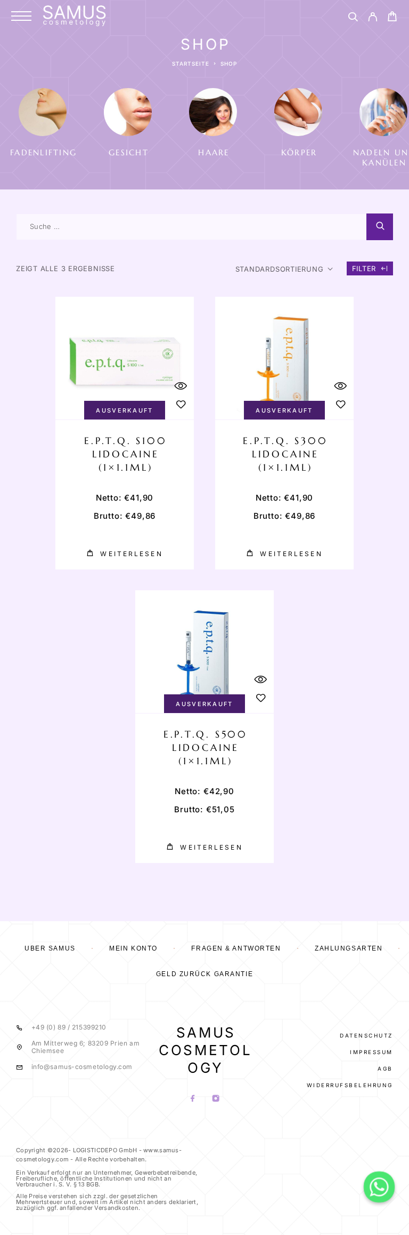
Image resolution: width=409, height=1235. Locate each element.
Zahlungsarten (348, 948)
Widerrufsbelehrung (350, 1085)
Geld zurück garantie (204, 974)
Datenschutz (366, 1035)
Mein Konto (133, 948)
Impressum (371, 1052)
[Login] (372, 18)
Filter (364, 268)
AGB (385, 1068)
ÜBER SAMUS (50, 948)
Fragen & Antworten (236, 948)
